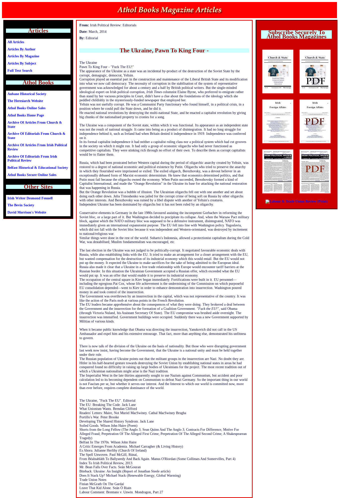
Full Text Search (19, 70)
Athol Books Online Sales (26, 108)
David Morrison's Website (26, 212)
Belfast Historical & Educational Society (37, 168)
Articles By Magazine (23, 56)
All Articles (15, 42)
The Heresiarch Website (25, 101)
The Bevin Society (20, 205)
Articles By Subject (21, 63)
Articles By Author (21, 49)
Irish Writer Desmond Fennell (30, 198)
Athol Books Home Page (25, 115)
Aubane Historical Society (26, 94)
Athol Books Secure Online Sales (31, 175)
